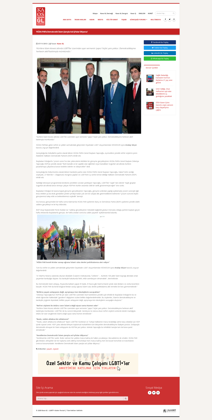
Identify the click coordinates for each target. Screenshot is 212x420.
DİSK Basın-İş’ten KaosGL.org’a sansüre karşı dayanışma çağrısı (164, 106)
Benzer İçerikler (152, 68)
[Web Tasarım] (170, 411)
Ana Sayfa (67, 20)
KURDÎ (150, 13)
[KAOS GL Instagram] (174, 19)
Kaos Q (133, 13)
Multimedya (156, 20)
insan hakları (80, 20)
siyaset (56, 349)
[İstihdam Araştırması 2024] (88, 363)
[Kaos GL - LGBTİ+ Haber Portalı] (41, 16)
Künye (95, 13)
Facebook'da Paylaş (160, 42)
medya (100, 20)
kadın (92, 20)
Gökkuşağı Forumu (138, 20)
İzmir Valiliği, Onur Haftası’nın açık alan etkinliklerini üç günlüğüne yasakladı (164, 92)
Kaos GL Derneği (106, 13)
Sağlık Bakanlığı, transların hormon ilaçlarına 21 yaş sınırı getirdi (164, 79)
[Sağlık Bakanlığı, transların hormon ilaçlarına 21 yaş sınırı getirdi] (150, 78)
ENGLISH (142, 13)
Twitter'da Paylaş (161, 47)
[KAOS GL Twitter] (170, 19)
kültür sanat (112, 20)
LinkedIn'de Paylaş (160, 53)
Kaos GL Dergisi (122, 13)
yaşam (123, 20)
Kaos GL (60, 43)
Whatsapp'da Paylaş (160, 58)
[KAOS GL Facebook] (165, 19)
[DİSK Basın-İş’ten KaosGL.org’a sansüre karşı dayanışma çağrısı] (150, 105)
